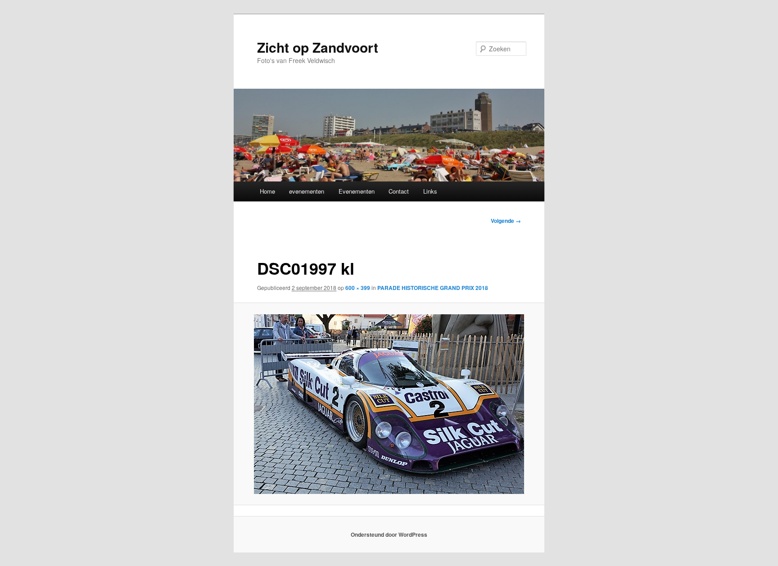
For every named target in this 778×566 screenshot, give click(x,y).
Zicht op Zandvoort (317, 47)
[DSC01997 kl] (389, 404)
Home (267, 191)
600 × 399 (357, 288)
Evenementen (357, 191)
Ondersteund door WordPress (389, 534)
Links (430, 191)
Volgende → (506, 221)
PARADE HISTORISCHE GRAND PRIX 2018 (432, 288)
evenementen (306, 191)
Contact (399, 191)
